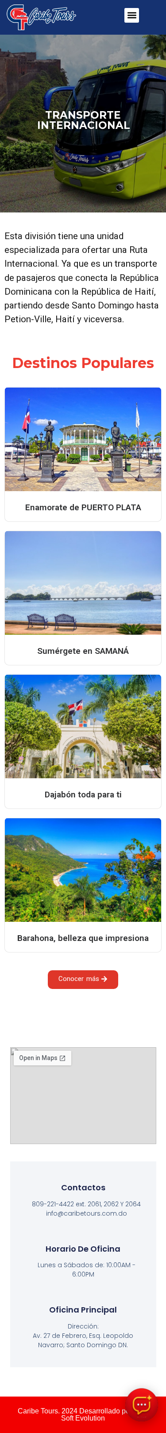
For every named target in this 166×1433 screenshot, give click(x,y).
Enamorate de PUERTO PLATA (83, 507)
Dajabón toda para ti (83, 794)
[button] (131, 15)
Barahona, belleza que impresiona (83, 938)
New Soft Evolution (104, 1414)
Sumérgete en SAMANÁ (83, 651)
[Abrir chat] (141, 1405)
